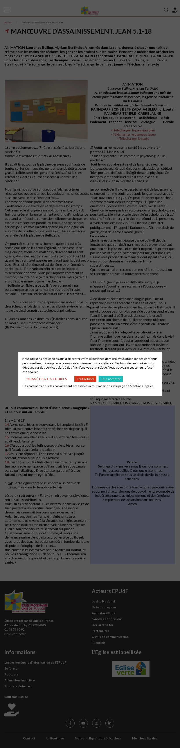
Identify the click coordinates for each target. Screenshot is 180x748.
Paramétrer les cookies (46, 379)
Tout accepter (111, 379)
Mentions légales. (142, 386)
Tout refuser (85, 379)
